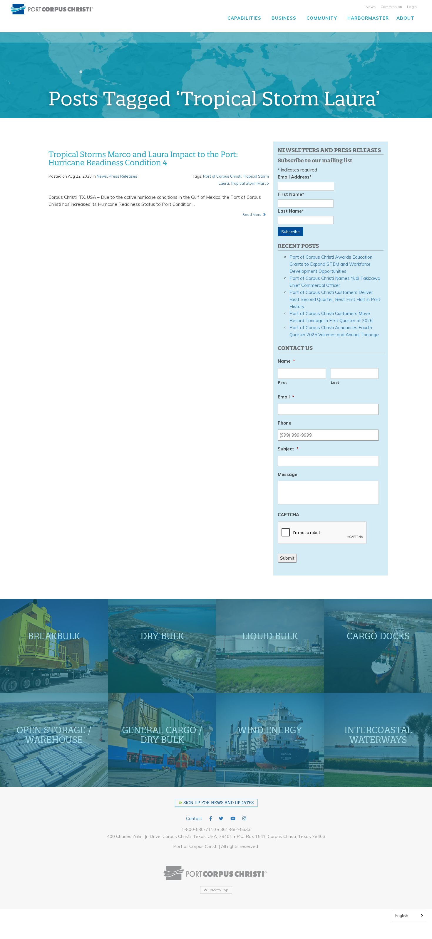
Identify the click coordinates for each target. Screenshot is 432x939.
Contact (194, 818)
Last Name (291, 211)
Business (284, 18)
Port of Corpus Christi (222, 176)
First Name (291, 194)
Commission (391, 6)
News (371, 6)
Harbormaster (368, 18)
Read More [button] (252, 214)
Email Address (295, 177)
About (405, 18)
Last (335, 382)
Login (412, 6)
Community (322, 18)
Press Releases (123, 176)
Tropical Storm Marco (250, 183)
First (282, 382)
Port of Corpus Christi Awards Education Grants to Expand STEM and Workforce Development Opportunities (330, 264)
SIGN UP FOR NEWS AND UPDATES (218, 802)
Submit (287, 558)
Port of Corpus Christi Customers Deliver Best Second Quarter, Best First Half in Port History (334, 299)
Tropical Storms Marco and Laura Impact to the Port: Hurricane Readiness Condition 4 (143, 158)
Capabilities (244, 18)
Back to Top (217, 890)
